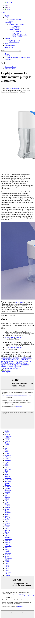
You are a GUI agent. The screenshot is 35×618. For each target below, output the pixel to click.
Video (6, 43)
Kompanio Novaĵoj (14, 40)
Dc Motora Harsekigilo (8, 359)
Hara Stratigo (16, 28)
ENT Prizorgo (16, 31)
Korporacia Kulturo (15, 19)
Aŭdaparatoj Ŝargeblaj (14, 368)
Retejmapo (16, 358)
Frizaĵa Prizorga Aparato (16, 24)
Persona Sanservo (14, 30)
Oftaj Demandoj (10, 45)
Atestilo (11, 21)
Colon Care (16, 33)
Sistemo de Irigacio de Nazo (15, 365)
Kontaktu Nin (9, 47)
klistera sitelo (20, 302)
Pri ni (6, 17)
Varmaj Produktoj (6, 358)
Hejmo (7, 16)
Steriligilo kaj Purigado (19, 35)
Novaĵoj (7, 38)
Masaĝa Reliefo (17, 36)
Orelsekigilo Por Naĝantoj (15, 363)
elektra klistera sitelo (13, 88)
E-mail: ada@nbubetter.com (13, 337)
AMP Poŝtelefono (26, 358)
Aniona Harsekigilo (12, 361)
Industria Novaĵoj (14, 42)
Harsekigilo (16, 26)
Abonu (3, 329)
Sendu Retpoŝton (6, 372)
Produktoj (8, 23)
